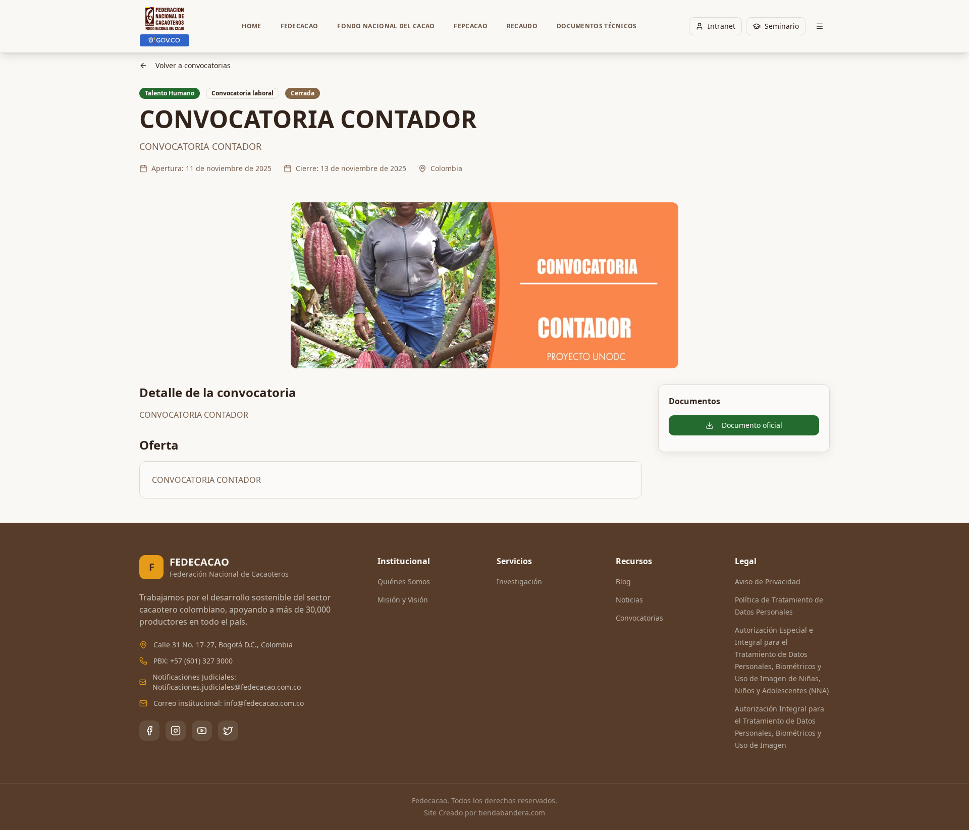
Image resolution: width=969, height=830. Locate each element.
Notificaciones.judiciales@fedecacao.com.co (226, 687)
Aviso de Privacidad (767, 581)
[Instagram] (176, 731)
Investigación (519, 581)
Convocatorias (639, 618)
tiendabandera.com (511, 812)
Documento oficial (752, 425)
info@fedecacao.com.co (264, 703)
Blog (623, 581)
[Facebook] (149, 731)
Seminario (782, 26)
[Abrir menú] (820, 26)
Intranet (721, 26)
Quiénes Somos (404, 581)
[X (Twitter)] (228, 731)
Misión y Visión (403, 599)
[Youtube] (202, 731)
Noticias (629, 599)
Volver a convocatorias (193, 65)
